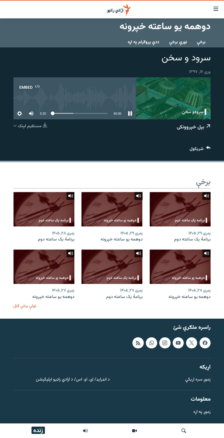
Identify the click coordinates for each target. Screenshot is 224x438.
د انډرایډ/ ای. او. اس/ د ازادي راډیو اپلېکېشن (73, 380)
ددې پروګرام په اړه (143, 42)
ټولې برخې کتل (24, 306)
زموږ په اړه (202, 412)
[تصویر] (134, 430)
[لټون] (183, 430)
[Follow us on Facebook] (205, 342)
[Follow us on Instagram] (164, 342)
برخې (201, 42)
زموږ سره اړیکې (198, 380)
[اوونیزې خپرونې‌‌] (85, 430)
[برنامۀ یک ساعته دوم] (180, 209)
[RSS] (138, 342)
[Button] (200, 150)
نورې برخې (178, 42)
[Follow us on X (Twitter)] (191, 342)
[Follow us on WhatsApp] (151, 342)
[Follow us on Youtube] (178, 342)
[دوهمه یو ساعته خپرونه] (111, 209)
